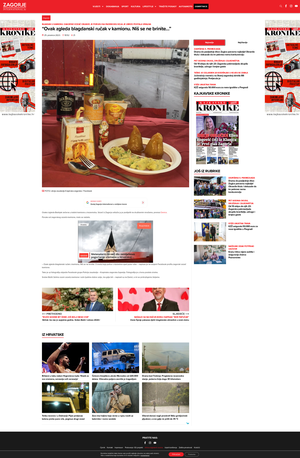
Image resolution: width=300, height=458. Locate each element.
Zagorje (46, 18)
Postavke (191, 454)
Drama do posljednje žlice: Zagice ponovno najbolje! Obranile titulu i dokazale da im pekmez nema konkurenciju (224, 52)
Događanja (112, 6)
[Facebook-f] (286, 6)
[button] (281, 6)
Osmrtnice (201, 6)
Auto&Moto (185, 6)
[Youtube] (296, 6)
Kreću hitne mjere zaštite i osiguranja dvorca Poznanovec (241, 252)
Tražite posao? (167, 6)
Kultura (135, 6)
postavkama (145, 455)
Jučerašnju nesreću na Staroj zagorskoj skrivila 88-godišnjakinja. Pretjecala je (221, 75)
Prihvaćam (176, 454)
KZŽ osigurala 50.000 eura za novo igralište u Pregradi (221, 86)
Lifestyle (148, 6)
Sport (125, 6)
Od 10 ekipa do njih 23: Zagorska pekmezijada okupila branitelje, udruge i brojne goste (221, 63)
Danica (164, 212)
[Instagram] (291, 6)
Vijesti (96, 6)
